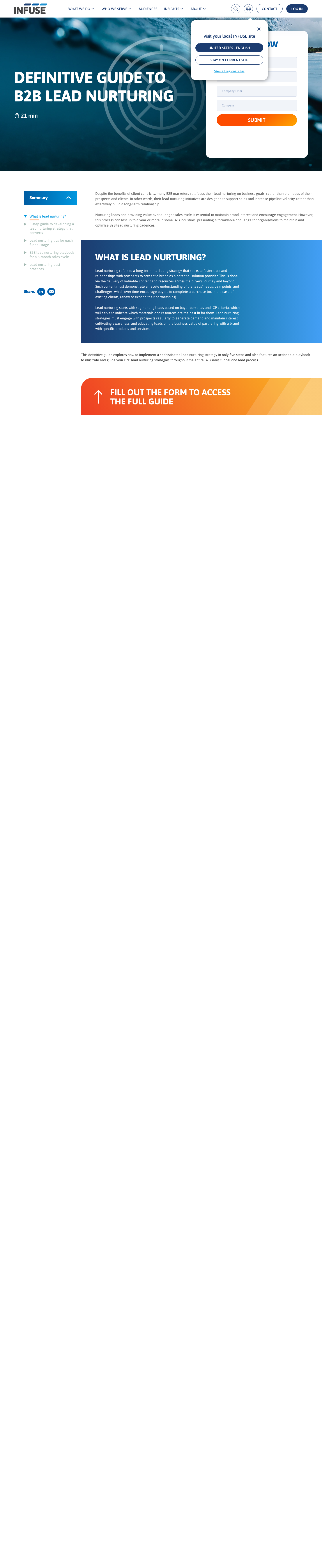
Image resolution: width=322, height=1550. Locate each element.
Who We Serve (114, 9)
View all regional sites (229, 71)
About (196, 9)
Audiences (148, 9)
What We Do (79, 9)
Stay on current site (229, 60)
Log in (297, 9)
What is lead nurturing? (48, 216)
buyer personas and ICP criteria (204, 308)
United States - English (229, 48)
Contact (269, 9)
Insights (171, 9)
